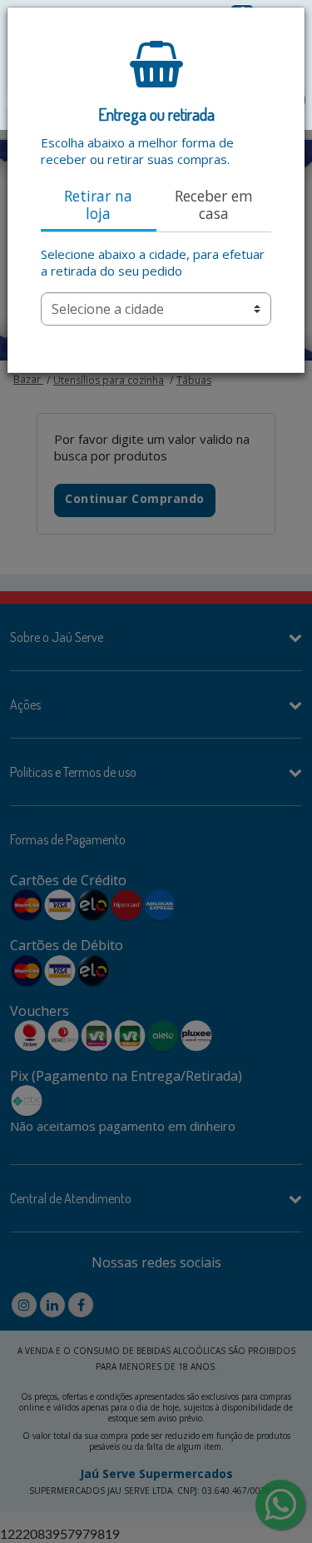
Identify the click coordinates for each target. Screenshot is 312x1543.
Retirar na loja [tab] (98, 204)
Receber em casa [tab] (214, 204)
